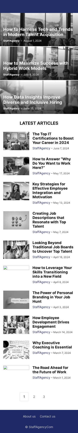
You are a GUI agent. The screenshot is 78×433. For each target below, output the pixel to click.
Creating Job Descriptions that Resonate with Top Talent (49, 219)
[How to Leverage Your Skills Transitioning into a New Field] (16, 275)
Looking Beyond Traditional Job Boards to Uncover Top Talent (52, 247)
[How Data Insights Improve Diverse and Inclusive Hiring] (39, 97)
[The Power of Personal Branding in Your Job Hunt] (16, 300)
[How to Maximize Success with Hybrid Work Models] (39, 63)
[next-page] (54, 396)
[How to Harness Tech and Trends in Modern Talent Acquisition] (39, 29)
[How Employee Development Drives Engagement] (16, 325)
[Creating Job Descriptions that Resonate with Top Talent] (16, 220)
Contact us (47, 416)
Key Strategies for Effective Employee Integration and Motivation (50, 190)
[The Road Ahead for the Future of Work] (16, 375)
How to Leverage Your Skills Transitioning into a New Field (52, 272)
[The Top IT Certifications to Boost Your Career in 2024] (16, 141)
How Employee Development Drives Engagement (50, 322)
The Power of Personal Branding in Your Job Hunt (52, 297)
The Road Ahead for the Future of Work (50, 369)
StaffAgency (11, 40)
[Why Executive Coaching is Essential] (16, 350)
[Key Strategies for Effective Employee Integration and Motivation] (16, 191)
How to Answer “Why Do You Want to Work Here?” (51, 163)
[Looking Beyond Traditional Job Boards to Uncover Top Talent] (16, 250)
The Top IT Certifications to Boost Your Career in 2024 (53, 138)
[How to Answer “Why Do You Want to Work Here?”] (16, 166)
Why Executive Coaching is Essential (52, 345)
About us (29, 416)
